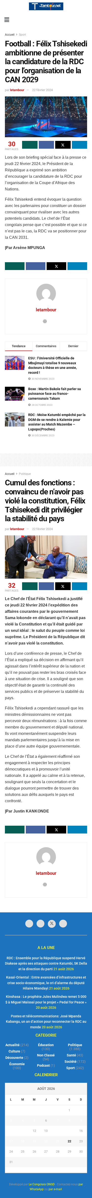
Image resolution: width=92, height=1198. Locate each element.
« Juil (45, 1170)
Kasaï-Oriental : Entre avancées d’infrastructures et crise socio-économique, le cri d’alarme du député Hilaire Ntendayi (46, 982)
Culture (14, 1051)
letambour (17, 90)
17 (11, 1141)
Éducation (46, 1045)
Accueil (10, 34)
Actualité (12, 1045)
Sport (22, 34)
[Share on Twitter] (63, 145)
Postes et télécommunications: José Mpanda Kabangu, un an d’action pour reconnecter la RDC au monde (46, 1021)
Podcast (43, 1065)
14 (57, 1131)
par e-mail (55, 1189)
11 (22, 1131)
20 (46, 1141)
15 (69, 1131)
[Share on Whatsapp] (30, 145)
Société (71, 1061)
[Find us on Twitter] (52, 924)
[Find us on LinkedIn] (40, 923)
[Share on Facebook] (46, 145)
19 (34, 1141)
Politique (25, 474)
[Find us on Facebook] (29, 923)
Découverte (14, 1058)
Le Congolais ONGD (42, 1184)
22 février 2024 (42, 90)
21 (57, 1141)
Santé (71, 1055)
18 (22, 1141)
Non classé (46, 1055)
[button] (6, 19)
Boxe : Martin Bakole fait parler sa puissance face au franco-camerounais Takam (54, 393)
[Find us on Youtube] (63, 923)
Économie (17, 1064)
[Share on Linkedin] (79, 145)
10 (11, 1131)
